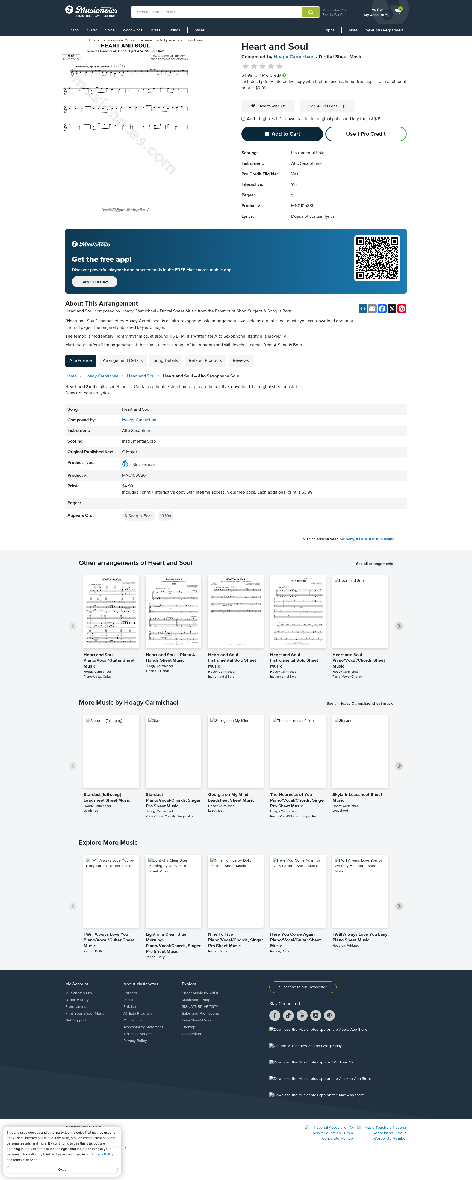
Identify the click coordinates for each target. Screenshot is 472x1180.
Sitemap (189, 1027)
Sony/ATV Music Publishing (370, 539)
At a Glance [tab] (80, 361)
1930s (165, 515)
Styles (200, 30)
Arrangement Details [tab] (123, 361)
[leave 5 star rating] (279, 66)
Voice (110, 30)
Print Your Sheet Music (85, 1013)
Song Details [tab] (166, 361)
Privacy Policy (135, 1041)
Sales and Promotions (200, 1013)
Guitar (92, 30)
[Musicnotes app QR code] (377, 261)
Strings (174, 30)
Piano (74, 30)
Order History (77, 1000)
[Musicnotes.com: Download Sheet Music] (91, 11)
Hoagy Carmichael (294, 57)
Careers (130, 993)
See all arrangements (374, 563)
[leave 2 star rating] (254, 66)
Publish (129, 1007)
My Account (374, 15)
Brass (155, 30)
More (355, 32)
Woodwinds (133, 30)
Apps (330, 30)
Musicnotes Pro (334, 10)
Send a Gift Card (335, 14)
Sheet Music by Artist (200, 993)
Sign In (382, 9)
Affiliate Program (137, 1013)
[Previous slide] (73, 626)
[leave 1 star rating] (245, 66)
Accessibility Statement (143, 1027)
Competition (192, 1034)
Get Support (75, 1020)
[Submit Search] (311, 12)
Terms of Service (138, 1034)
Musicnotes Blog (196, 1000)
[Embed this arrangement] (363, 308)
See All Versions (323, 106)
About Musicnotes (140, 984)
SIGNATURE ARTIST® (200, 1007)
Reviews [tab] (241, 361)
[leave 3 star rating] (262, 66)
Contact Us (132, 1020)
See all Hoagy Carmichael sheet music (360, 703)
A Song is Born (138, 515)
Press (128, 1000)
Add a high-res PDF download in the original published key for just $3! (313, 119)
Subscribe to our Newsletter (303, 987)
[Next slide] (399, 626)
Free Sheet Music (197, 1020)
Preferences (75, 1007)
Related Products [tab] (205, 361)
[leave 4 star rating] (271, 66)
